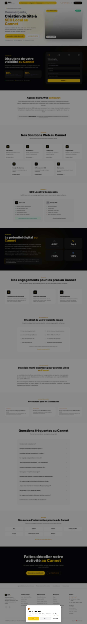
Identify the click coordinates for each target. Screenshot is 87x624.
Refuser (45, 618)
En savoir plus (56, 615)
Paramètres (55, 618)
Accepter (33, 618)
